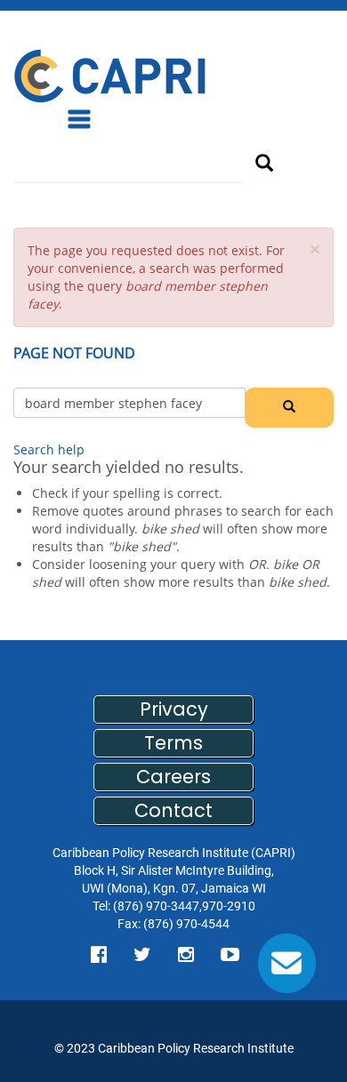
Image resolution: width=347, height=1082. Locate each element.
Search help (49, 449)
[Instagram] (186, 955)
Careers (173, 776)
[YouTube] (230, 955)
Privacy (174, 709)
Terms (173, 743)
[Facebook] (98, 955)
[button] (315, 249)
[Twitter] (142, 955)
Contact (173, 810)
